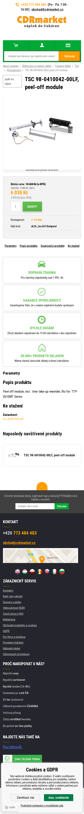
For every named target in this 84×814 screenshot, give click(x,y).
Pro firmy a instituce (14, 637)
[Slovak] (47, 571)
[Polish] (32, 571)
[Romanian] (39, 571)
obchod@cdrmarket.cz (47, 9)
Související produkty (52, 245)
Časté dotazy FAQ (13, 614)
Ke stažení (74, 245)
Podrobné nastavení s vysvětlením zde (42, 805)
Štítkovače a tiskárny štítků (36, 66)
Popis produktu (28, 245)
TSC (77, 66)
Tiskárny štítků (63, 66)
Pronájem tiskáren (13, 642)
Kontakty (8, 590)
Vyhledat (69, 56)
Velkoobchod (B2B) (14, 608)
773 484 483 (20, 533)
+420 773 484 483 (33, 4)
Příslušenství (14, 70)
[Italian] (54, 571)
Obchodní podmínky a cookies (20, 625)
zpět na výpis (9, 81)
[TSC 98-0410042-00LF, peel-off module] (42, 131)
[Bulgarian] (62, 571)
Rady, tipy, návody (12, 596)
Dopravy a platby (12, 602)
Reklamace (9, 619)
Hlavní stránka (10, 66)
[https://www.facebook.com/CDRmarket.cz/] (13, 747)
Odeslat (61, 506)
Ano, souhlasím (58, 797)
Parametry (10, 245)
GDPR (6, 631)
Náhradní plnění (11, 648)
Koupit (32, 206)
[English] (17, 571)
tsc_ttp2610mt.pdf (13, 418)
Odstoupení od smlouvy (16, 654)
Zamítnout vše (25, 797)
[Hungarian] (25, 571)
